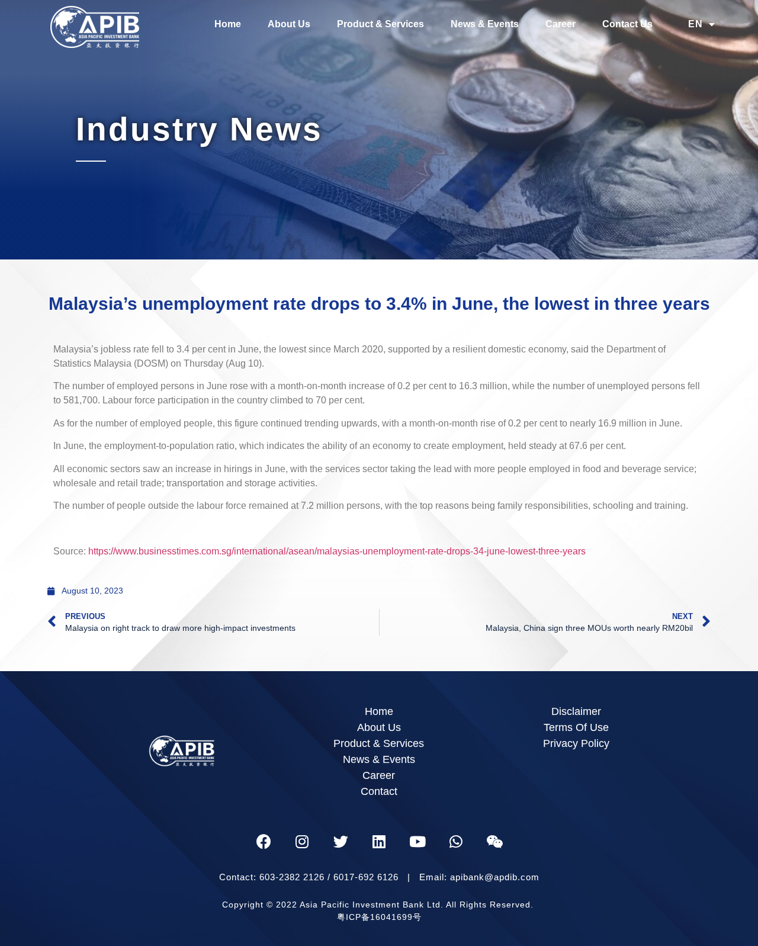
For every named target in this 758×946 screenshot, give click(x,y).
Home (227, 24)
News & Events (485, 24)
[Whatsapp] (456, 841)
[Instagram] (302, 841)
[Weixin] (494, 841)
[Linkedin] (379, 841)
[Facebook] (263, 841)
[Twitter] (340, 841)
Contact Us (627, 24)
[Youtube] (417, 841)
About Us (289, 24)
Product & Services (380, 24)
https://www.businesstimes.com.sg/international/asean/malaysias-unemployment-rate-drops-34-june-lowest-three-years (337, 551)
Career (560, 24)
